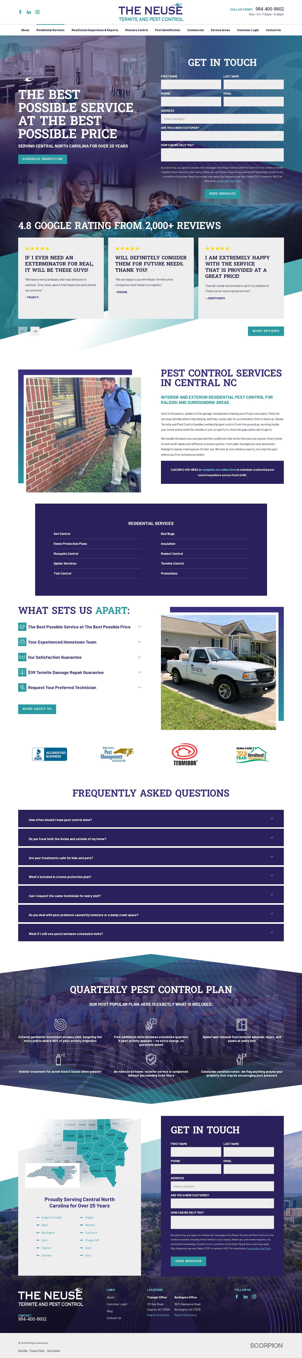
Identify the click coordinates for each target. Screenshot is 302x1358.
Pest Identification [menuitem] (167, 30)
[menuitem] (97, 534)
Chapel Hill (92, 1240)
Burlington (48, 1232)
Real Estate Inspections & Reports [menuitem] (95, 30)
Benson (90, 1225)
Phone (165, 93)
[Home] (151, 12)
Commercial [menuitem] (195, 30)
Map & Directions (158, 1315)
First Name (169, 76)
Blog (110, 1311)
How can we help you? (177, 145)
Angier (89, 1217)
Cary (44, 1240)
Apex (44, 1225)
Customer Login (117, 1304)
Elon (88, 1255)
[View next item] (34, 331)
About (110, 1297)
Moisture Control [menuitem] (136, 30)
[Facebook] (20, 12)
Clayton (46, 1247)
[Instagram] (37, 12)
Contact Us (114, 1318)
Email (228, 93)
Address (167, 110)
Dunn (88, 1247)
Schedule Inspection (43, 159)
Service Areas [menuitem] (220, 30)
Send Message (222, 194)
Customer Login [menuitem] (248, 30)
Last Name (231, 76)
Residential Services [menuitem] (50, 30)
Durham (46, 1255)
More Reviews (266, 331)
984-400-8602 (270, 9)
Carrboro (91, 1232)
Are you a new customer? (180, 127)
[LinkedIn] (29, 12)
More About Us (37, 709)
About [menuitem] (25, 30)
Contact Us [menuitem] (273, 30)
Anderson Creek (51, 1217)
